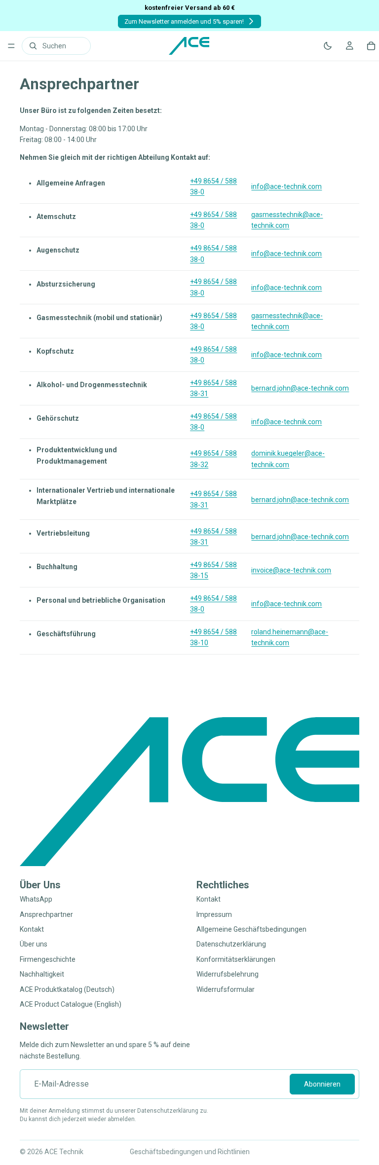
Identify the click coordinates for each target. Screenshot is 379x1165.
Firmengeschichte (48, 959)
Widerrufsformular (225, 989)
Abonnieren (322, 1084)
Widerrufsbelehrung (227, 974)
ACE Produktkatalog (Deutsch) (67, 989)
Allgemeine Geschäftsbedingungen (251, 929)
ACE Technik (63, 1152)
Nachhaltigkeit (42, 974)
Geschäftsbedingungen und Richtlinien (190, 1152)
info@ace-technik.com (286, 186)
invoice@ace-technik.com (291, 570)
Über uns (33, 944)
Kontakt (32, 929)
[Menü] (11, 46)
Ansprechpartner (46, 914)
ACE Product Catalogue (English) (70, 1004)
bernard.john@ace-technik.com (300, 388)
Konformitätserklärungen (235, 959)
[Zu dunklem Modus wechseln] (328, 46)
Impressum (214, 914)
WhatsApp (36, 899)
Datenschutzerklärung (231, 944)
